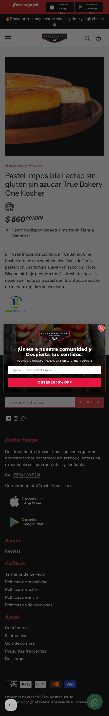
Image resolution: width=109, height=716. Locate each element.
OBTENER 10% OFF (54, 382)
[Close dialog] (101, 328)
